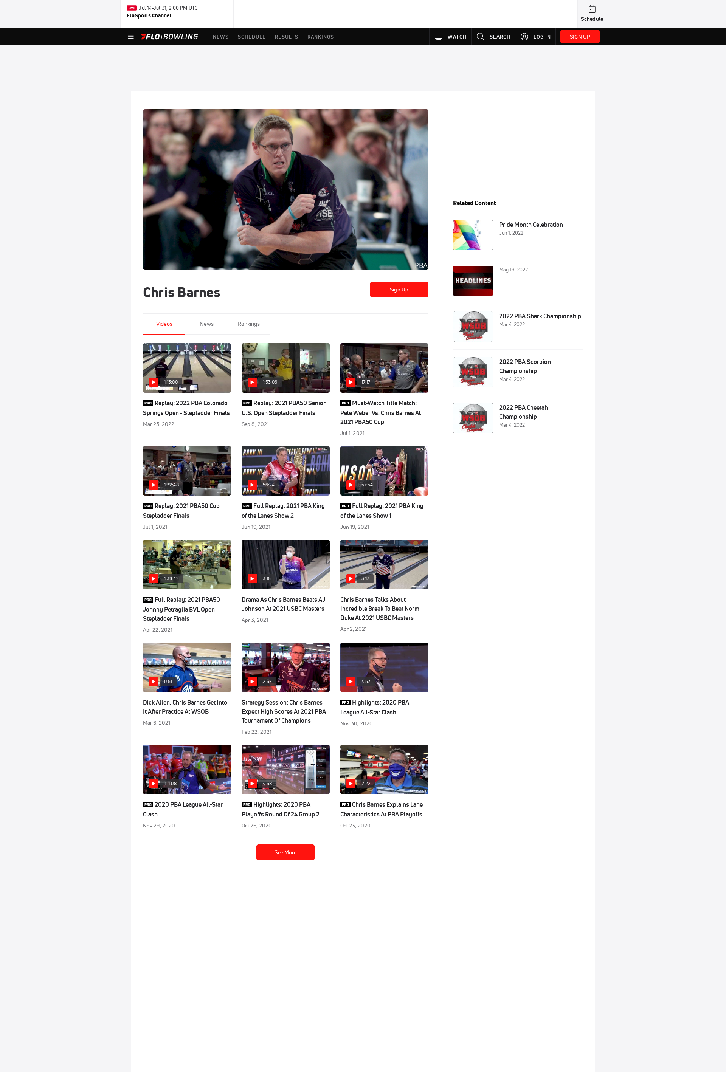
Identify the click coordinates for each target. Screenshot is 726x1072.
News (207, 323)
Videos (164, 323)
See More (285, 852)
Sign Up (399, 289)
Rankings (249, 323)
